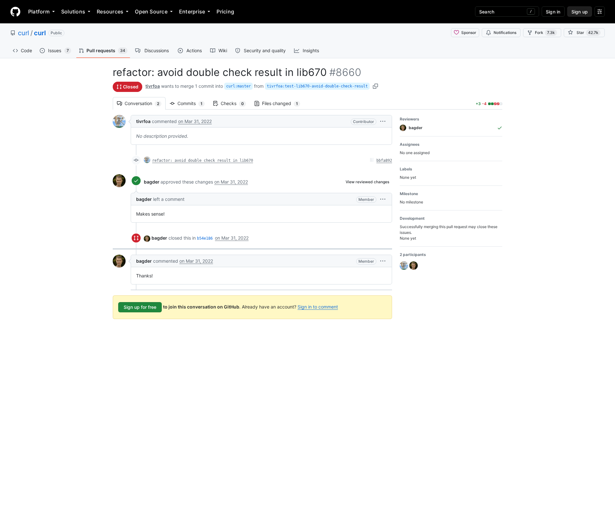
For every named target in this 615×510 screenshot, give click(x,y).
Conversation (145, 103)
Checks (235, 103)
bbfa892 (384, 160)
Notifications (505, 32)
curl (23, 33)
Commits (193, 103)
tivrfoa (152, 86)
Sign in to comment (318, 306)
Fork (545, 32)
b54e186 (205, 238)
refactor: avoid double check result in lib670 (202, 160)
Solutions (73, 11)
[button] (383, 121)
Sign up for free (140, 307)
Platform (39, 11)
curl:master (238, 86)
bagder (152, 182)
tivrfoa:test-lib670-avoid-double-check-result (317, 86)
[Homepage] (15, 11)
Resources (110, 11)
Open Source (151, 11)
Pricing (225, 11)
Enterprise (192, 11)
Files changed (283, 103)
